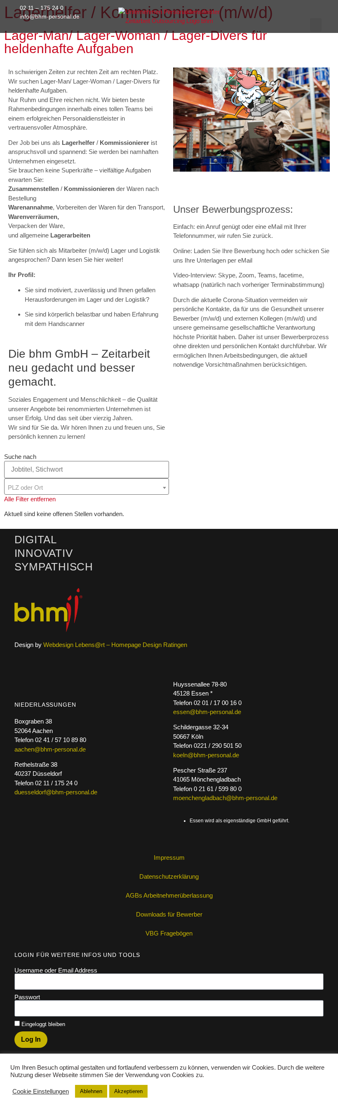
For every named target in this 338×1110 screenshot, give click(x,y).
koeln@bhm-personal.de (206, 755)
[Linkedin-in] (270, 28)
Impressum (169, 857)
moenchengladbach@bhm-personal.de (225, 797)
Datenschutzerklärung (169, 876)
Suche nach (20, 457)
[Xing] (287, 28)
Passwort (27, 997)
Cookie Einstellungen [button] (40, 1091)
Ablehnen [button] (91, 1091)
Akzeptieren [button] (128, 1091)
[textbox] (87, 488)
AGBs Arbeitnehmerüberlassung (169, 895)
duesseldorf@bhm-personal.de (55, 792)
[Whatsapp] (253, 28)
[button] (316, 25)
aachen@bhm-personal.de (50, 749)
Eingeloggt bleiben (42, 1024)
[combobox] (86, 486)
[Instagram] (304, 28)
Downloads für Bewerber (169, 914)
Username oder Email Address (55, 970)
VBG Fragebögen (169, 933)
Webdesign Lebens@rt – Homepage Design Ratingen (115, 644)
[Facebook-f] (236, 28)
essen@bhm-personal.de (207, 711)
